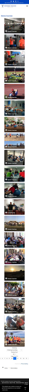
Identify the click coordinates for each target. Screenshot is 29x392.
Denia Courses (12, 31)
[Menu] (27, 7)
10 (11, 358)
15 (26, 358)
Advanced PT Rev (20, 382)
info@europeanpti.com (18, 2)
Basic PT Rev (12, 382)
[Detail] (23, 28)
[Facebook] (11, 1)
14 (23, 358)
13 (20, 358)
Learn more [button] (5, 389)
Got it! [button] (25, 388)
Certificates (11, 213)
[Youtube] (13, 1)
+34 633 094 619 (9, 2)
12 (17, 358)
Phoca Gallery (24, 364)
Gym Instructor (5, 382)
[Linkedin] (15, 1)
